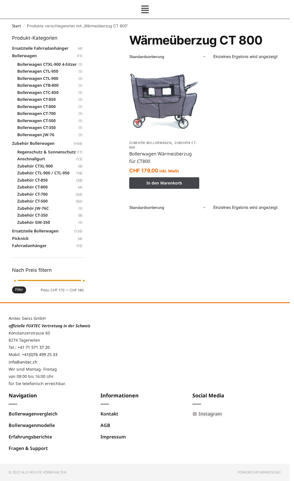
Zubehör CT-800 (32, 187)
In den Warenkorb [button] (164, 183)
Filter (19, 290)
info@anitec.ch (23, 362)
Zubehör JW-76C (33, 208)
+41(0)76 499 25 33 (39, 354)
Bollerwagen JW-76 (35, 134)
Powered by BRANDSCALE (259, 472)
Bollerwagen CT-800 (36, 106)
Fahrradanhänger (29, 245)
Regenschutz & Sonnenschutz (46, 152)
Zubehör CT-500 (32, 201)
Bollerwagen (24, 55)
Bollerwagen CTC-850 (38, 92)
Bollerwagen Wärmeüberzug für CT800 (160, 157)
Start (16, 25)
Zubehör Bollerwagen (150, 143)
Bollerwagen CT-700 (36, 113)
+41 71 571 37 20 (34, 347)
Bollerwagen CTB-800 (38, 85)
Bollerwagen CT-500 (36, 120)
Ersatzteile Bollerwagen (35, 231)
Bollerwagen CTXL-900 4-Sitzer (47, 64)
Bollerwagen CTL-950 (37, 71)
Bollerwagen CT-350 (36, 127)
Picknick (20, 238)
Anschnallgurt (31, 158)
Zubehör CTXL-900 (35, 166)
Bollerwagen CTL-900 (37, 78)
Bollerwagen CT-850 (36, 99)
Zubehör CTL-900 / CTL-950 (43, 173)
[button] (145, 9)
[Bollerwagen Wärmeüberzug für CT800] (164, 102)
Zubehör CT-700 (32, 194)
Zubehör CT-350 (32, 215)
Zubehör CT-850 (32, 180)
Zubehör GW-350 (33, 222)
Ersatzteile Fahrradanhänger (40, 48)
